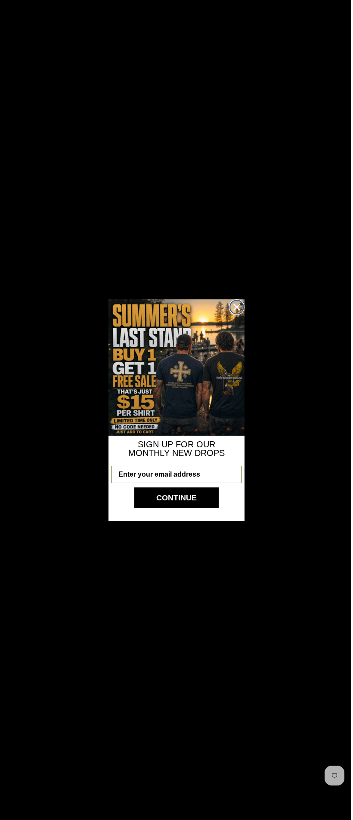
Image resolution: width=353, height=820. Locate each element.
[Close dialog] (237, 307)
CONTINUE (176, 497)
